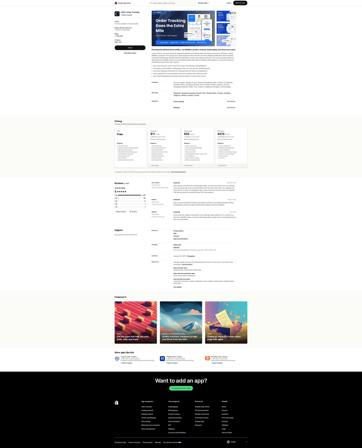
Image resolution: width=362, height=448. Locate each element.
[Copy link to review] (160, 183)
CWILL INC (118, 42)
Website (176, 247)
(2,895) (120, 36)
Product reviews (174, 414)
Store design (146, 421)
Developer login (120, 442)
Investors (225, 414)
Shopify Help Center (202, 407)
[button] (136, 360)
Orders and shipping (148, 418)
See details (177, 287)
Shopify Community (202, 414)
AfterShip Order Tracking (219, 357)
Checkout (176, 93)
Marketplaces (173, 410)
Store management (148, 429)
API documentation (202, 410)
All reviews (133, 211)
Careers (224, 410)
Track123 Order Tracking (129, 357)
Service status (227, 432)
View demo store (130, 53)
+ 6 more (226, 40)
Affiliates (225, 425)
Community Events (201, 418)
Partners (225, 421)
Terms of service (134, 442)
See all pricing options (178, 172)
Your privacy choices (170, 442)
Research (198, 425)
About (224, 407)
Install (130, 48)
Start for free (240, 3)
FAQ (174, 233)
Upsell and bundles (175, 418)
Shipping (176, 107)
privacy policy (187, 264)
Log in (229, 3)
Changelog (191, 256)
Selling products (147, 414)
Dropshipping (173, 407)
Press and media (228, 418)
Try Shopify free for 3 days (181, 388)
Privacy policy (178, 231)
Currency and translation (177, 432)
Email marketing (174, 421)
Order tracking (178, 101)
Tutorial (176, 236)
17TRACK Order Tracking (174, 357)
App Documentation (180, 239)
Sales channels (146, 407)
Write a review (121, 211)
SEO (169, 425)
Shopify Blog (199, 421)
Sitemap (158, 442)
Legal (224, 429)
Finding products (147, 410)
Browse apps (202, 3)
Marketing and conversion (150, 425)
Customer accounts (188, 93)
